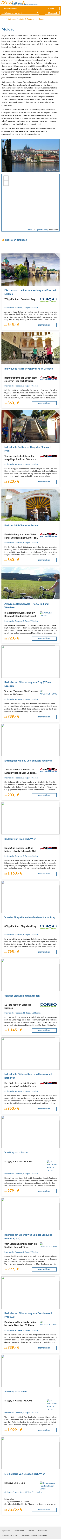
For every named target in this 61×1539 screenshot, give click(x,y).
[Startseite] (3, 19)
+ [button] (6, 178)
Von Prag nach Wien (15, 1391)
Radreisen (11, 19)
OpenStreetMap (42, 230)
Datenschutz (19, 1531)
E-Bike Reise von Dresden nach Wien (24, 1474)
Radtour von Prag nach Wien (20, 839)
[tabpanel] (30, 155)
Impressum (5, 1531)
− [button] (6, 183)
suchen (51, 9)
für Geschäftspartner (9, 1535)
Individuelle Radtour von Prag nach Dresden (28, 369)
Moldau (41, 19)
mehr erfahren (44, 325)
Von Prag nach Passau (16, 1152)
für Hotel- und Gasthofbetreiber (34, 1535)
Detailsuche (53, 13)
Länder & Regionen (27, 19)
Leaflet (29, 230)
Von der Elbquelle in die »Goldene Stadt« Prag (29, 917)
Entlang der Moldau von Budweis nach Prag (28, 761)
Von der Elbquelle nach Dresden (22, 996)
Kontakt (31, 1531)
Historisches (42, 1531)
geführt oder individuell (12, 13)
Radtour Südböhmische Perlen (21, 525)
